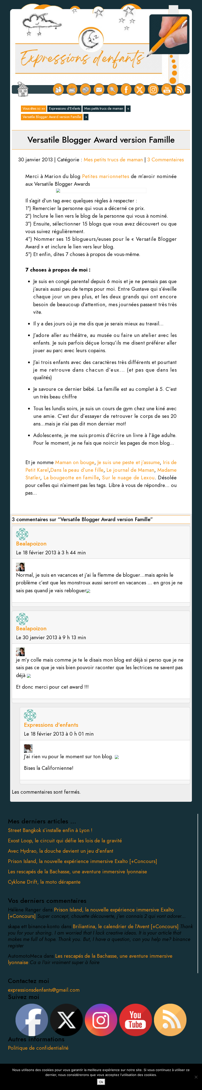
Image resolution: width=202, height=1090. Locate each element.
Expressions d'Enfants (64, 108)
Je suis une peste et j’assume (128, 462)
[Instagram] (153, 89)
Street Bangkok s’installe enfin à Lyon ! (50, 830)
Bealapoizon (31, 544)
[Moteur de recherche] (112, 89)
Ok (101, 1082)
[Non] (195, 1077)
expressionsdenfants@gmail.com (44, 990)
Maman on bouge (74, 462)
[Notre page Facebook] (126, 89)
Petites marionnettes (105, 176)
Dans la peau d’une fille (76, 470)
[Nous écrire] (99, 89)
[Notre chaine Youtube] (166, 89)
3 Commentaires (165, 159)
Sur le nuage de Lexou (128, 477)
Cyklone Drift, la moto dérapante (44, 882)
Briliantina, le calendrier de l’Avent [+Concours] (126, 926)
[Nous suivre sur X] (139, 89)
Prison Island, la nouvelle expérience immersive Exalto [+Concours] (82, 861)
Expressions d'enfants (51, 725)
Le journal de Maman (130, 470)
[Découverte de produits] (85, 89)
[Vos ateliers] (72, 89)
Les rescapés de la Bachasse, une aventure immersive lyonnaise (77, 871)
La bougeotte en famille (71, 477)
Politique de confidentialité (38, 1048)
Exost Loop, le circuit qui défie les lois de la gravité (65, 840)
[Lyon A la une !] (58, 89)
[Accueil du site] (23, 90)
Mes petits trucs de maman (103, 108)
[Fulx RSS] (180, 89)
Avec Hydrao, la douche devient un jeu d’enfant (60, 851)
